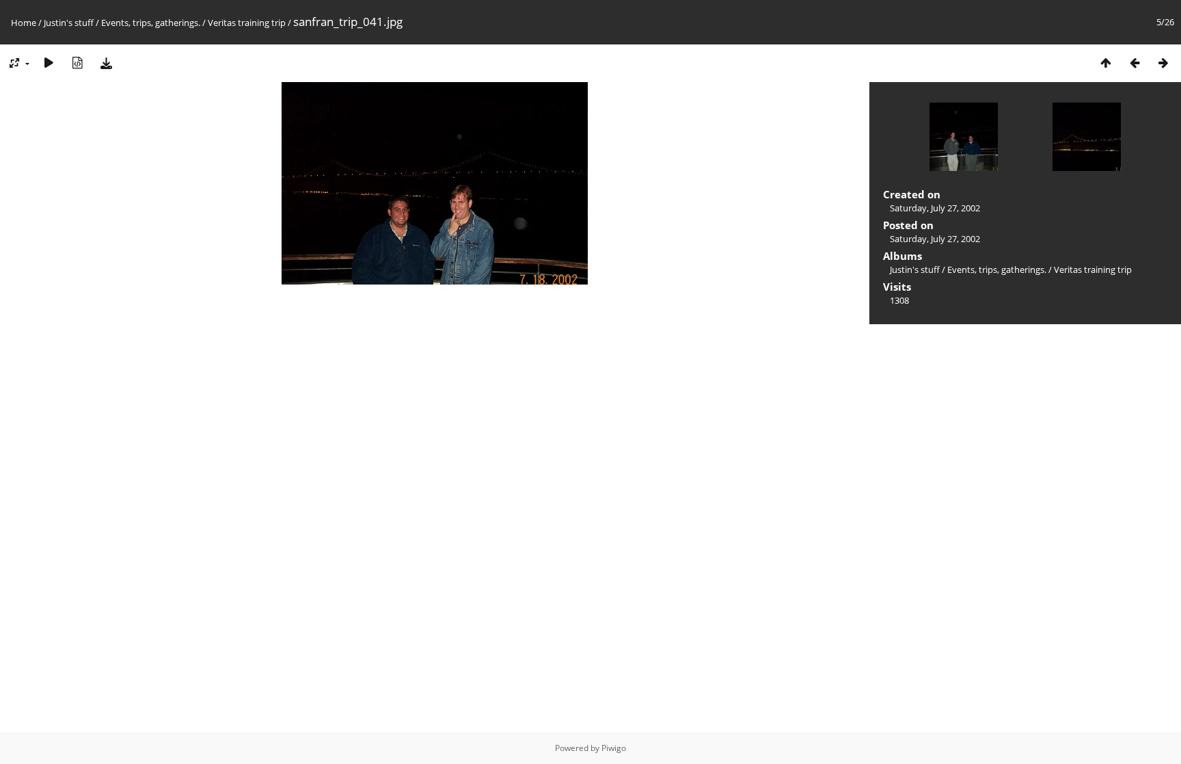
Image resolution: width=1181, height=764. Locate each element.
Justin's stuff (69, 22)
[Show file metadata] (77, 62)
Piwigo (613, 748)
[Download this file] (106, 62)
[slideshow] (48, 62)
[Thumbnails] (1105, 62)
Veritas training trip (247, 22)
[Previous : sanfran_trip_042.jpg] (1134, 62)
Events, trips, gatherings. (150, 22)
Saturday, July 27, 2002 (935, 208)
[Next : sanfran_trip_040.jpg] (1163, 62)
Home (23, 22)
